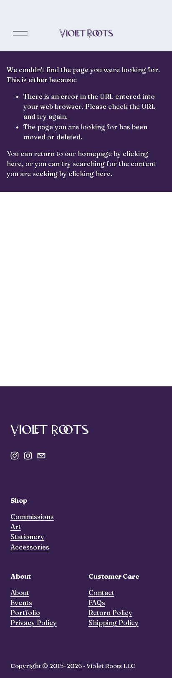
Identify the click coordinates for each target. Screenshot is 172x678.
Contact (101, 592)
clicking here (89, 173)
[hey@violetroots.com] (41, 455)
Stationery (27, 536)
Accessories (29, 547)
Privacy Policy (33, 622)
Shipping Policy (114, 622)
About (19, 592)
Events (21, 602)
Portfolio (25, 612)
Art (15, 526)
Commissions (32, 516)
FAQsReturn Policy (110, 607)
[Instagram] (14, 455)
